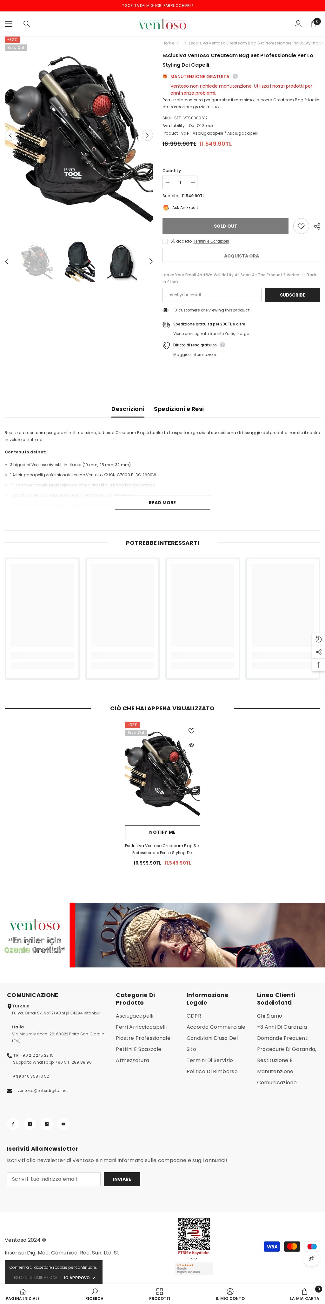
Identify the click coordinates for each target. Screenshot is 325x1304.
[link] (42, 655)
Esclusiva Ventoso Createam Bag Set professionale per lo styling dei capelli (162, 849)
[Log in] (298, 23)
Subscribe (292, 295)
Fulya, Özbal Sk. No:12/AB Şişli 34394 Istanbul (56, 1013)
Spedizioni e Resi (179, 409)
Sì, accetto (181, 241)
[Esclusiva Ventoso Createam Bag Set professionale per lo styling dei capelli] (162, 772)
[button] (10, 135)
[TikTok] (47, 1124)
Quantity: (172, 170)
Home (168, 43)
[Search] (26, 24)
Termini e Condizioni (211, 241)
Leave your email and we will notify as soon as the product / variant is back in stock (239, 278)
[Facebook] (13, 1124)
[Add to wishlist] (301, 226)
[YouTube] (63, 1124)
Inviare (122, 1179)
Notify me (162, 832)
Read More (162, 502)
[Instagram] (30, 1124)
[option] (79, 135)
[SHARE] (314, 226)
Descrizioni (127, 409)
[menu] (8, 24)
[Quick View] (191, 745)
